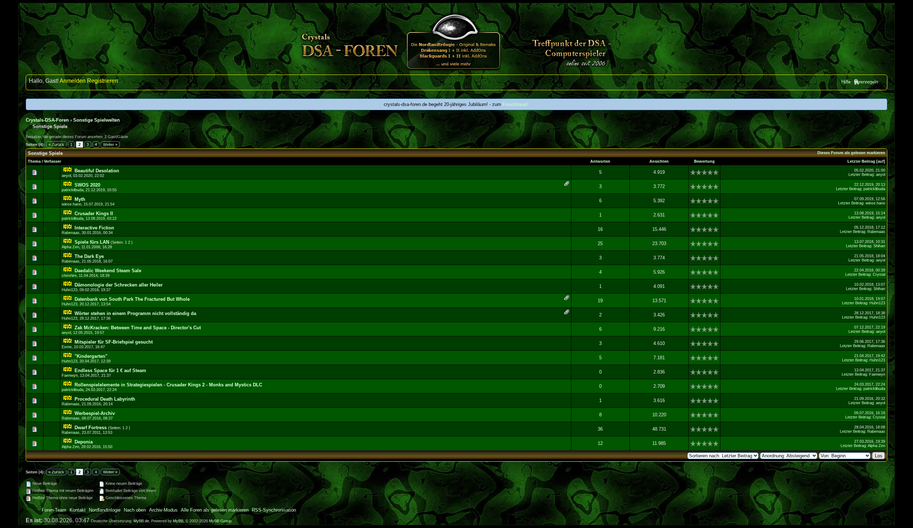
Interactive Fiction (94, 227)
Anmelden (73, 81)
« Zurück (56, 144)
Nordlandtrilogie (105, 510)
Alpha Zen (70, 247)
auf (881, 161)
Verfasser (52, 161)
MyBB (178, 521)
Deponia (84, 442)
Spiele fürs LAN (92, 242)
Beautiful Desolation (97, 170)
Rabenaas (71, 232)
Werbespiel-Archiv (95, 413)
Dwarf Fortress (91, 427)
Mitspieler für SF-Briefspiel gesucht (114, 342)
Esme (67, 347)
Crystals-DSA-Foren (47, 120)
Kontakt (78, 510)
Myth (80, 199)
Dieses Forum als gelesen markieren (851, 153)
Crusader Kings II (94, 213)
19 (600, 300)
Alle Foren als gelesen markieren (215, 510)
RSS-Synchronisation (274, 510)
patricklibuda (72, 190)
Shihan (879, 246)
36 (600, 429)
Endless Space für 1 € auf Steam (110, 370)
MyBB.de (141, 521)
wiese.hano (71, 204)
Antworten (600, 161)
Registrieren (102, 81)
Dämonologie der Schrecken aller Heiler (119, 285)
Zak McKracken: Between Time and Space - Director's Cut (138, 327)
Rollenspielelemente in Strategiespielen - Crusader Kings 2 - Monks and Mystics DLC (168, 384)
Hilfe (846, 82)
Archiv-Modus (163, 510)
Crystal (879, 274)
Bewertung (704, 161)
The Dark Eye (89, 256)
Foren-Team (54, 510)
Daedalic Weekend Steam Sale (108, 270)
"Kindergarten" (91, 356)
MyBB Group (220, 521)
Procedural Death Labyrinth (105, 399)
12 (600, 443)
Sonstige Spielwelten (96, 120)
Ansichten (659, 161)
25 (600, 243)
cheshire (69, 275)
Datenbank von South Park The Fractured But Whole (132, 299)
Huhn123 (69, 290)
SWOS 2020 (87, 185)
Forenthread (515, 104)
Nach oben (135, 510)
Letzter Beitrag (861, 161)
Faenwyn (70, 375)
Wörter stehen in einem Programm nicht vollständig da (135, 313)
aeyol (66, 175)
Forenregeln (866, 82)
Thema (34, 161)
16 (600, 229)
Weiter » (110, 144)
